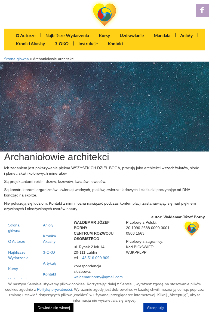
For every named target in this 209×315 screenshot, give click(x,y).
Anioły (186, 35)
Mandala (162, 35)
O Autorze (26, 35)
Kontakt (115, 43)
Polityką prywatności (54, 289)
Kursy (104, 35)
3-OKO (62, 43)
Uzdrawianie (132, 35)
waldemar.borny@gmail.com (98, 277)
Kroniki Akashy (30, 43)
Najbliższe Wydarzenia (67, 35)
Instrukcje (88, 43)
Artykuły (50, 263)
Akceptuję (155, 307)
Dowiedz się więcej (54, 307)
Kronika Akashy (49, 239)
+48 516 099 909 (94, 258)
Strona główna (16, 59)
